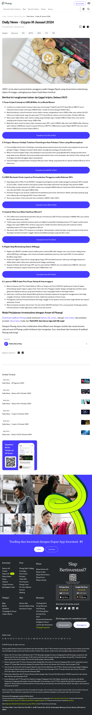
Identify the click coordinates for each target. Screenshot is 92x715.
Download (52, 549)
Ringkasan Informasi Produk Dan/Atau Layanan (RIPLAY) (21, 704)
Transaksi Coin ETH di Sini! (46, 239)
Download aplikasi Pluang (14, 317)
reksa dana (14, 320)
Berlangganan (82, 625)
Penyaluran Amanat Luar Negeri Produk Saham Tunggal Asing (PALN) (27, 700)
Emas (25, 698)
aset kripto (70, 317)
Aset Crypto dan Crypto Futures (59, 698)
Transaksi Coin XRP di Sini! (46, 274)
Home (4, 16)
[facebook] (88, 27)
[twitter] (84, 27)
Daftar (39, 549)
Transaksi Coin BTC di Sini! (46, 135)
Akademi (10, 16)
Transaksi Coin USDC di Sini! (46, 205)
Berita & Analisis (20, 16)
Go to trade (80, 3)
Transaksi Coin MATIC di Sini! (46, 170)
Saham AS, (46, 317)
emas (53, 317)
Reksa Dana (70, 700)
